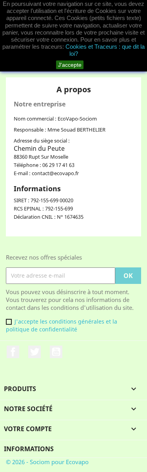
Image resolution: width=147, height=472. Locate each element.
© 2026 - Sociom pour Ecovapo (47, 462)
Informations (29, 449)
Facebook (13, 352)
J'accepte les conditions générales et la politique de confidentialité (61, 325)
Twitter (34, 352)
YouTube (56, 352)
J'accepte (70, 65)
